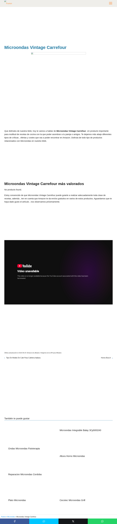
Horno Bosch (106, 358)
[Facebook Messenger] (43, 521)
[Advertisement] (58, 26)
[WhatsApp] (102, 521)
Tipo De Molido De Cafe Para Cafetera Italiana (23, 358)
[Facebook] (14, 521)
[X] (73, 521)
